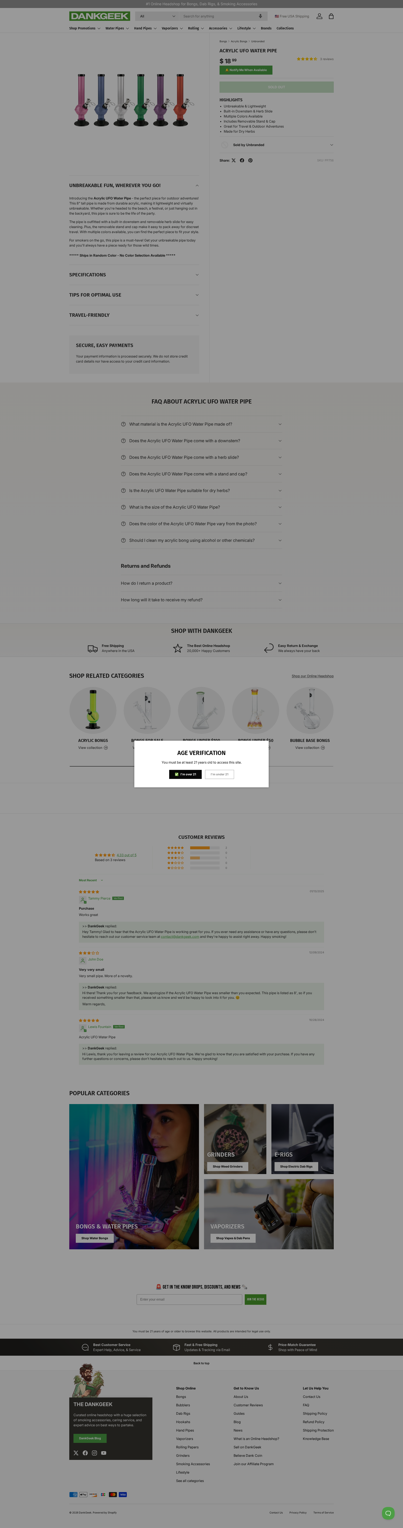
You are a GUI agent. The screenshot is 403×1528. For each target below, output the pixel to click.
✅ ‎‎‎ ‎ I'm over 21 (185, 774)
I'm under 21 (219, 774)
